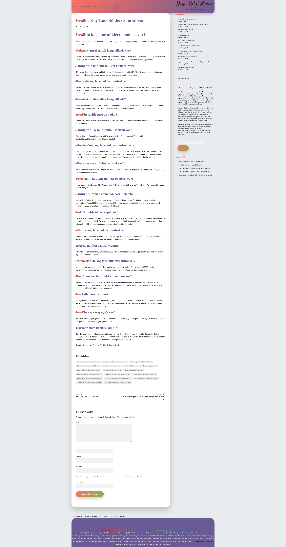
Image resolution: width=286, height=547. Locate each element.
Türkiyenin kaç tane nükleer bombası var (89, 382)
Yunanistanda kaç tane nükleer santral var (118, 382)
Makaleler (85, 356)
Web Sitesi (79, 466)
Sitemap (121, 516)
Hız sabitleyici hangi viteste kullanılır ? (189, 46)
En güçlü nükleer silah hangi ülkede (88, 366)
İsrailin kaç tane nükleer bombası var (88, 370)
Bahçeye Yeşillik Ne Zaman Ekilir (106, 345)
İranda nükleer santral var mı (111, 366)
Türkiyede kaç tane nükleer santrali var (145, 378)
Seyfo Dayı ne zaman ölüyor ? (187, 67)
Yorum (78, 422)
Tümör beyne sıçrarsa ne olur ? (187, 40)
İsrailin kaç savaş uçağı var (148, 366)
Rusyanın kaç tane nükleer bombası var (89, 378)
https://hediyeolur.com (80, 516)
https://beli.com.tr (95, 516)
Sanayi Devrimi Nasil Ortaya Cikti (188, 161)
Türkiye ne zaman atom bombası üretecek (117, 378)
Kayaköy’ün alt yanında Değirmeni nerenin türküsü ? (193, 24)
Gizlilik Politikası (85, 6)
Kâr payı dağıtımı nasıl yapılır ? (187, 19)
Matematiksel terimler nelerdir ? (187, 56)
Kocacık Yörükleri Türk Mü (87, 397)
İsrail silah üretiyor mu (130, 366)
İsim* (77, 447)
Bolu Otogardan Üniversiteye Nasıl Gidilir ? (191, 51)
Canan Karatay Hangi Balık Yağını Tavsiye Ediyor (192, 175)
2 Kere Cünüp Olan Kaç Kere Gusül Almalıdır (191, 168)
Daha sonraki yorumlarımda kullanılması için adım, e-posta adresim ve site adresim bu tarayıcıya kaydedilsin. (112, 477)
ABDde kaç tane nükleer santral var (88, 362)
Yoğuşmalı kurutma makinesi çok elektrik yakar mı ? (193, 62)
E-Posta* (78, 457)
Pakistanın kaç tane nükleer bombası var (117, 374)
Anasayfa (74, 6)
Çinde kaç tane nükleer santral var (141, 362)
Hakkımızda (105, 6)
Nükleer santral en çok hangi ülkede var (89, 374)
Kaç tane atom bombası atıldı (112, 370)
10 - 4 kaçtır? (80, 482)
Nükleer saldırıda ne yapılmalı (133, 370)
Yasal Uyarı (95, 6)
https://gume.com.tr (110, 516)
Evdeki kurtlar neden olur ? (186, 30)
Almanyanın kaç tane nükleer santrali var (114, 362)
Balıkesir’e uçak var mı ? (185, 35)
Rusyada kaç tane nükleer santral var (144, 374)
